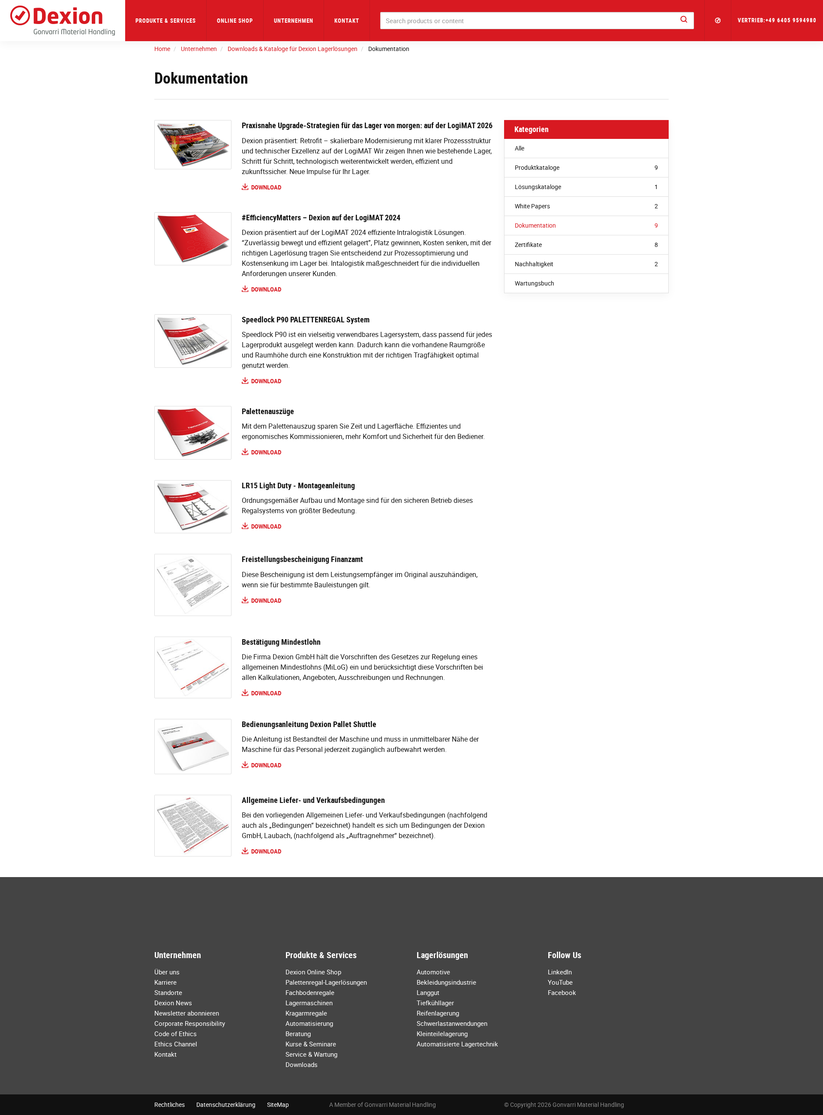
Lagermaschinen (309, 1002)
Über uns (167, 972)
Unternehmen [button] (293, 20)
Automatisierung (309, 1023)
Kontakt (346, 20)
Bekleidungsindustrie (446, 982)
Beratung (298, 1033)
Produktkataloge (586, 167)
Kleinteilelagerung (442, 1033)
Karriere (165, 982)
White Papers (586, 206)
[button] (718, 20)
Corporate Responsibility (189, 1023)
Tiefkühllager (435, 1002)
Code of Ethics (175, 1033)
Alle (519, 148)
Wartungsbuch (534, 283)
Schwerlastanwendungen (452, 1023)
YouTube (560, 982)
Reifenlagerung (438, 1013)
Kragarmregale (306, 1013)
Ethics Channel (175, 1044)
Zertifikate (586, 244)
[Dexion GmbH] (62, 21)
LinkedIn (560, 972)
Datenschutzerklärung (225, 1104)
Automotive (433, 972)
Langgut (428, 992)
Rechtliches (169, 1104)
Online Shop (235, 20)
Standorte (168, 992)
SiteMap (278, 1104)
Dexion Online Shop (313, 972)
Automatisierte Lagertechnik (457, 1044)
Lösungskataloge (586, 187)
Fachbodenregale (309, 992)
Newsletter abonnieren (186, 1013)
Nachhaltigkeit (586, 264)
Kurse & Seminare (310, 1044)
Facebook (562, 992)
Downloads (301, 1064)
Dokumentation (586, 225)
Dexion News (173, 1002)
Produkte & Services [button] (165, 20)
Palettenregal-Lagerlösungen (326, 982)
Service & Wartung (311, 1054)
